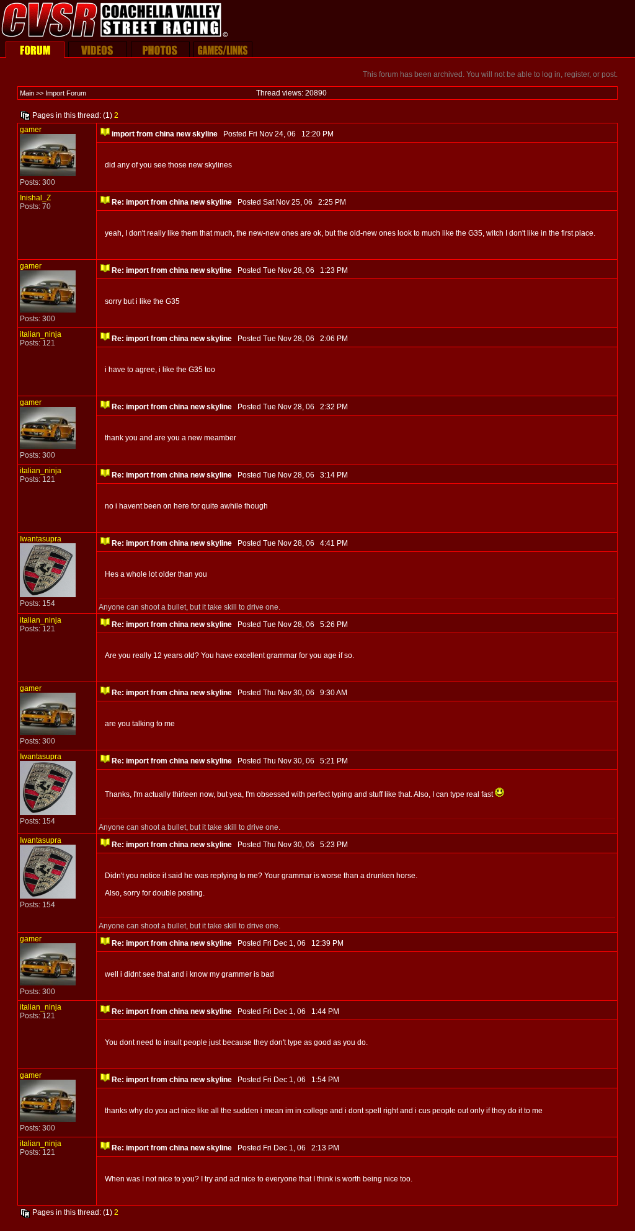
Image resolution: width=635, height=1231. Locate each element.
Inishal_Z (35, 197)
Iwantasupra (40, 539)
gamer (31, 129)
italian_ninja (40, 334)
